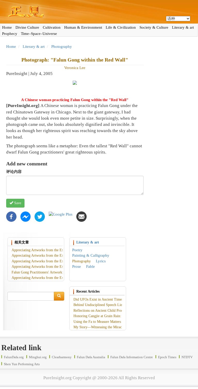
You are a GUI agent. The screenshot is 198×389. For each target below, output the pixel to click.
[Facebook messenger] (25, 216)
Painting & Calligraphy (90, 255)
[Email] (81, 216)
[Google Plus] (60, 214)
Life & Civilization (121, 27)
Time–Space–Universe (39, 34)
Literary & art (183, 27)
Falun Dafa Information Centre (131, 357)
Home (7, 27)
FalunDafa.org (14, 357)
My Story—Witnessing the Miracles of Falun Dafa (110, 327)
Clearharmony (62, 357)
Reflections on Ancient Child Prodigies (101, 310)
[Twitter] (40, 216)
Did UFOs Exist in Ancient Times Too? (102, 299)
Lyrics (101, 261)
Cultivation (52, 27)
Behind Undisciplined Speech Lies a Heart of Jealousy (112, 305)
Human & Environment (83, 27)
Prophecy (9, 34)
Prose (76, 266)
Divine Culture (27, 27)
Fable (90, 266)
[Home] (99, 12)
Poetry (77, 250)
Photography (61, 46)
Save (17, 203)
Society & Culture (153, 27)
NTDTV (187, 357)
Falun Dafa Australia (91, 357)
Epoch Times (167, 357)
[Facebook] (11, 216)
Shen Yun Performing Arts (22, 364)
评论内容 (14, 172)
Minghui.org (38, 357)
